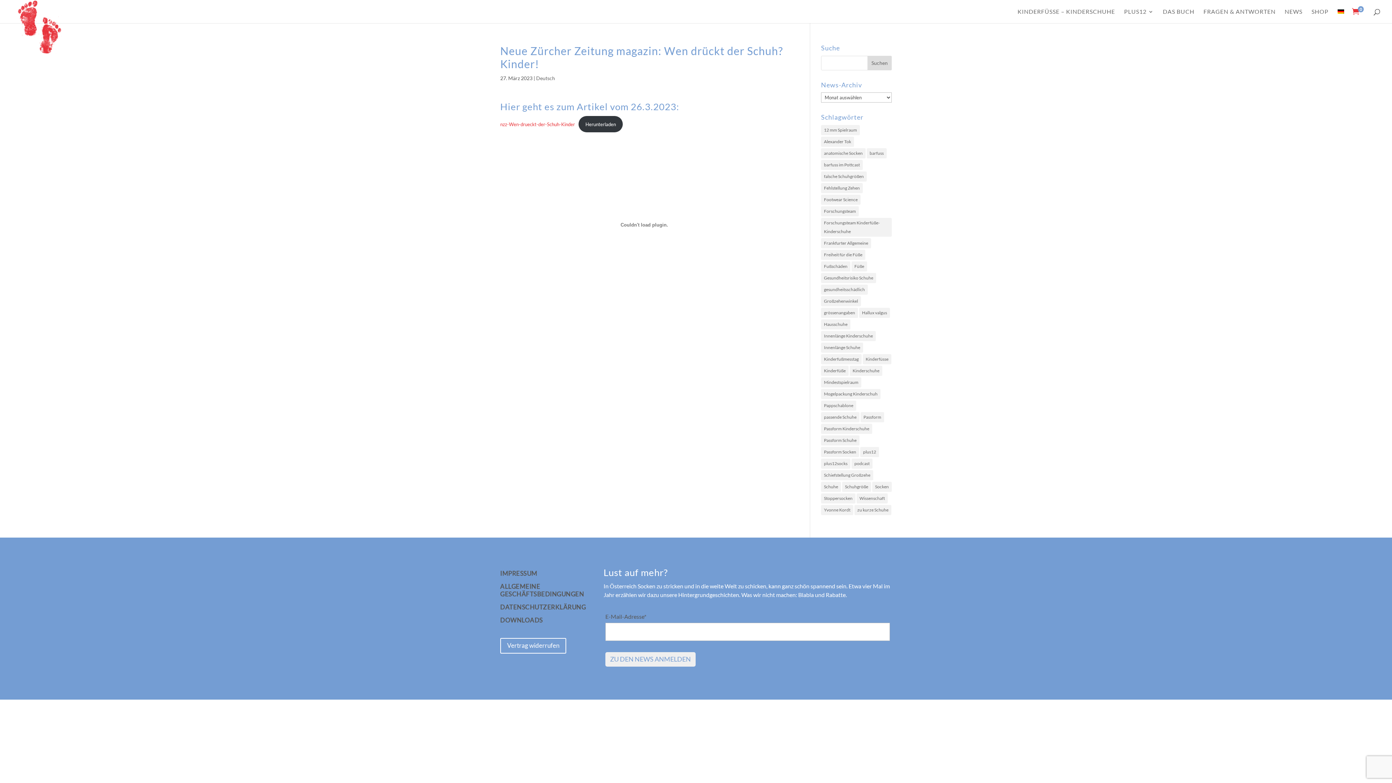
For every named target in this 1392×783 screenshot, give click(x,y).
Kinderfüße (835, 370)
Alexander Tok (837, 141)
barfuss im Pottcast (842, 164)
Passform (872, 417)
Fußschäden (836, 266)
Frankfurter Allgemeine (846, 243)
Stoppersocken (838, 498)
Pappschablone (838, 405)
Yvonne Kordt (837, 510)
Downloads (521, 620)
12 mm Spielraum (840, 130)
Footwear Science (841, 199)
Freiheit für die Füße (843, 254)
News (1293, 12)
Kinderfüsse (877, 359)
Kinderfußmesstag (841, 359)
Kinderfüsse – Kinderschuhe (1066, 12)
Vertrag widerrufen (533, 645)
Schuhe (831, 486)
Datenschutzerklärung (543, 607)
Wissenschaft (872, 498)
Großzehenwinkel (841, 301)
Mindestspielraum (841, 382)
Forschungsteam (840, 211)
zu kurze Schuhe (872, 510)
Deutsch (545, 78)
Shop (1320, 12)
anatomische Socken (843, 153)
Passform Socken (840, 452)
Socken (882, 486)
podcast (862, 463)
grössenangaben (839, 312)
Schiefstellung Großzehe (847, 475)
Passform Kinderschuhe (846, 428)
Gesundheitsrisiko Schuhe (848, 278)
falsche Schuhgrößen (844, 176)
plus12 (1135, 12)
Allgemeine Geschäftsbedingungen (542, 590)
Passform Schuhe (840, 440)
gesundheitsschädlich (844, 289)
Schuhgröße (856, 486)
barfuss (877, 153)
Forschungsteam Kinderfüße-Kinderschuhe (852, 227)
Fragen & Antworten (1240, 12)
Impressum (519, 573)
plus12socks (836, 463)
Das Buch (1178, 12)
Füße (859, 266)
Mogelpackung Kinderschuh (851, 394)
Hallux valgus (874, 312)
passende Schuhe (840, 417)
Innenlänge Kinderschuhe (848, 336)
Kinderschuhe (866, 370)
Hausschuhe (836, 324)
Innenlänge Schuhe (842, 347)
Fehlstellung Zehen (842, 188)
